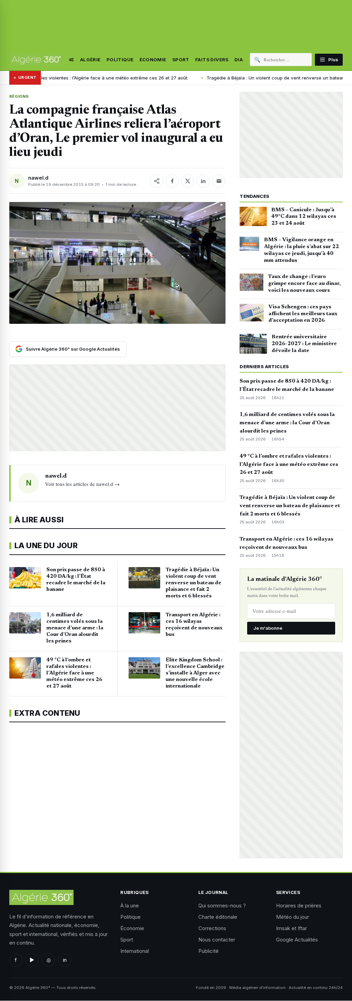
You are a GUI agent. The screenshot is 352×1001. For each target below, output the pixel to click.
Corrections (212, 928)
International (134, 951)
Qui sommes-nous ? (222, 905)
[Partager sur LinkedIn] (203, 181)
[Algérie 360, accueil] (35, 59)
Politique (120, 59)
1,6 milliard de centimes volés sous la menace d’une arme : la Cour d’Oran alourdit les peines (287, 423)
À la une (129, 905)
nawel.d (38, 177)
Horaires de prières (298, 905)
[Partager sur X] (187, 181)
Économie (153, 59)
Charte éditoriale (217, 917)
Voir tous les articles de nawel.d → (82, 483)
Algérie (90, 59)
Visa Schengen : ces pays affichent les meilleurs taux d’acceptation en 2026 (303, 313)
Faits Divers (212, 59)
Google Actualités (297, 939)
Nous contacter (216, 939)
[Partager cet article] (156, 181)
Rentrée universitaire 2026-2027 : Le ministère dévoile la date (304, 343)
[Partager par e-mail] (219, 181)
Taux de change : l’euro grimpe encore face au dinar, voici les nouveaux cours (304, 283)
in (65, 960)
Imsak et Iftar (291, 928)
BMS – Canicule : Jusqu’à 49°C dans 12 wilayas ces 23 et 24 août (303, 216)
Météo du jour (292, 917)
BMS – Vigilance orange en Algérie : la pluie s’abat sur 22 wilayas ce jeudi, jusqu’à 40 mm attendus (301, 250)
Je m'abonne (267, 628)
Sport (180, 59)
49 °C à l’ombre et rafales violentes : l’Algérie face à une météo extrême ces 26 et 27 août (289, 465)
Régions (19, 96)
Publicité (208, 951)
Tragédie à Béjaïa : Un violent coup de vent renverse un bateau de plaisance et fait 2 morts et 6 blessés (290, 506)
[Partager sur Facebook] (172, 181)
